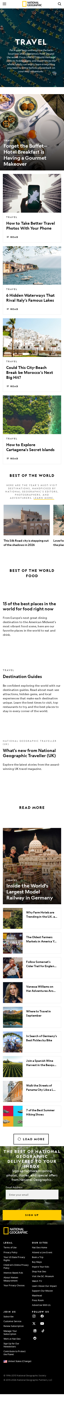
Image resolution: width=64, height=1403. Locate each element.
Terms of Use (10, 1247)
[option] (27, 528)
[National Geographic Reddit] (35, 1338)
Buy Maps (37, 1261)
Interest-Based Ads (13, 1272)
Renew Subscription (14, 1326)
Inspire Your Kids (40, 1266)
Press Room (38, 1300)
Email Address (14, 1187)
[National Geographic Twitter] (34, 1323)
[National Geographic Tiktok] (43, 1331)
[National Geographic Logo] (16, 1233)
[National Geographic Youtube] (42, 1323)
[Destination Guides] (32, 690)
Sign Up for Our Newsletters (11, 1345)
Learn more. (44, 497)
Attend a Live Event (42, 1252)
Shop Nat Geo (39, 1271)
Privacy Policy (10, 1252)
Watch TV (37, 1281)
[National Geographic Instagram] (34, 1316)
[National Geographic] (32, 4)
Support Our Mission (42, 1290)
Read (14, 237)
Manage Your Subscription (10, 1332)
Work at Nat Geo (12, 1338)
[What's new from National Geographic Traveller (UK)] (32, 754)
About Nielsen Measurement (11, 1279)
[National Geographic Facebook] (42, 1316)
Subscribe (9, 1316)
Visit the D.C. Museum (43, 1276)
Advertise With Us (41, 1305)
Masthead (37, 1295)
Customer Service (13, 1321)
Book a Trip (37, 1257)
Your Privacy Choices (14, 1285)
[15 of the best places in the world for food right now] (32, 616)
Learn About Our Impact (44, 1285)
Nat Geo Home (39, 1247)
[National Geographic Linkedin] (35, 1331)
